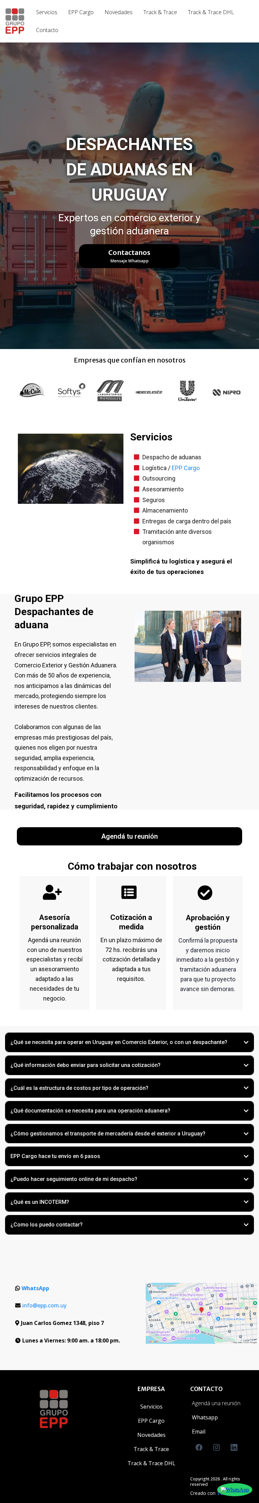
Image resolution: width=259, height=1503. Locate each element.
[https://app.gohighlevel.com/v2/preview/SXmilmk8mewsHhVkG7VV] (76, 1409)
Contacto (47, 30)
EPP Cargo (81, 12)
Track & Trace (160, 12)
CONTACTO (206, 1389)
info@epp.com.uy (44, 1305)
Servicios (46, 12)
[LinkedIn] (234, 1447)
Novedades (119, 12)
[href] (201, 1313)
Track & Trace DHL (211, 12)
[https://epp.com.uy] (15, 21)
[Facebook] (199, 1447)
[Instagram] (216, 1447)
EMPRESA (151, 1389)
